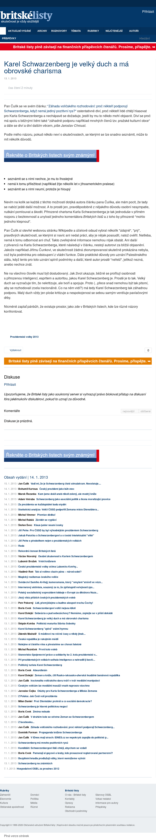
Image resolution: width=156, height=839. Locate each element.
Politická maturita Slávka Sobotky (56, 623)
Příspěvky (9, 38)
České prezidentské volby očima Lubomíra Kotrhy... (48, 566)
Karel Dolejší (25, 613)
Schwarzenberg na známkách (35, 763)
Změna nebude (41, 711)
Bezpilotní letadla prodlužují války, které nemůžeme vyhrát (51, 758)
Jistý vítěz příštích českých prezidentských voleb (46, 597)
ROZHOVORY (59, 31)
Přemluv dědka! (46, 514)
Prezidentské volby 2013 (24, 337)
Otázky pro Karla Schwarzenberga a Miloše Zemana (67, 691)
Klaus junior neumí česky (48, 525)
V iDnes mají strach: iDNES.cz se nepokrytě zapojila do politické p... (69, 737)
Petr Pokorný (26, 603)
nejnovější (129, 411)
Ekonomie (5, 798)
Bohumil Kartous (28, 489)
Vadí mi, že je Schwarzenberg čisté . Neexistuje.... (66, 483)
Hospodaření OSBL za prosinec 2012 (38, 768)
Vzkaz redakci (103, 798)
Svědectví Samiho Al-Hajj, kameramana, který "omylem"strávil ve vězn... (60, 582)
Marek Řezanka (27, 494)
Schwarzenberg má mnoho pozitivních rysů (43, 742)
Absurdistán (40, 670)
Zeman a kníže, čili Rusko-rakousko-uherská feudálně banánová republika (77, 675)
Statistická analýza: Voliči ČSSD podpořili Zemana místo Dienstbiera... (58, 509)
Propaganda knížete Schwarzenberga (60, 732)
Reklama (70, 806)
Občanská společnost (12, 806)
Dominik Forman (27, 732)
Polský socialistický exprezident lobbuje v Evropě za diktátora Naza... (58, 592)
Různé (34, 806)
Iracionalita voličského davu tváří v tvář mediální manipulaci (65, 680)
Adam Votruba (26, 499)
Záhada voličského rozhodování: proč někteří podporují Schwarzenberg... (73, 727)
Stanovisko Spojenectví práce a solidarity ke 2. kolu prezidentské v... (57, 654)
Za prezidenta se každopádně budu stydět (42, 504)
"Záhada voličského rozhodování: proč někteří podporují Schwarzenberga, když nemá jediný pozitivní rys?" (66, 108)
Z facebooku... (26, 722)
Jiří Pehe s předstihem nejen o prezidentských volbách (49, 540)
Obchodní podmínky (76, 810)
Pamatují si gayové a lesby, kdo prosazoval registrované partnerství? (73, 753)
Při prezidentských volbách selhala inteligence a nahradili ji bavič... (56, 659)
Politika (34, 798)
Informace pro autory (106, 802)
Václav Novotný (27, 556)
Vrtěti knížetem (47, 561)
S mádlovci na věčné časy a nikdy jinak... (62, 634)
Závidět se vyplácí (46, 520)
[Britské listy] (51, 156)
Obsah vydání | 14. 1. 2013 (26, 477)
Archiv (42, 31)
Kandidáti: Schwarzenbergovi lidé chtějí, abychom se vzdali (52, 748)
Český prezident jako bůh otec (56, 489)
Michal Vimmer (27, 514)
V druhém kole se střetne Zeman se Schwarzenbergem (62, 717)
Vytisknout (15, 350)
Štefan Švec (25, 525)
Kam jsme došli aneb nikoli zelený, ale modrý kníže (67, 494)
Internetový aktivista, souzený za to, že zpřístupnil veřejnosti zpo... (56, 587)
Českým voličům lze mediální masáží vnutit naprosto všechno (54, 685)
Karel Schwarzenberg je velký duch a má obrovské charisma (53, 618)
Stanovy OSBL (103, 794)
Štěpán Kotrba (26, 623)
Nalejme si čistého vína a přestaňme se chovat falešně (49, 644)
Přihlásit (147, 11)
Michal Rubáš (26, 520)
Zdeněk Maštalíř (27, 634)
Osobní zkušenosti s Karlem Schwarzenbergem (65, 556)
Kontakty (70, 798)
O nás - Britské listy (75, 794)
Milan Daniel (25, 701)
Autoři (134, 31)
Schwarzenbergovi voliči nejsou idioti (54, 608)
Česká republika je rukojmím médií (38, 639)
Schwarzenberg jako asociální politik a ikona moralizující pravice (73, 499)
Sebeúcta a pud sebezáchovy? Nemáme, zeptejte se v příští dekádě (74, 613)
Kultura (4, 802)
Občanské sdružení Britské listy (39, 824)
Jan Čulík (23, 483)
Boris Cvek (24, 608)
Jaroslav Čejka (27, 691)
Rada (21, 545)
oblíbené (146, 411)
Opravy (69, 802)
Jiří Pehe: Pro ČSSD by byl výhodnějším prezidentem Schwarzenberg (58, 530)
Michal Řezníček (27, 649)
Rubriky (94, 31)
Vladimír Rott (25, 571)
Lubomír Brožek (27, 561)
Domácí (34, 794)
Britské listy (28, 17)
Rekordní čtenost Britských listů (37, 551)
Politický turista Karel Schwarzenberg (40, 665)
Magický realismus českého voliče (38, 577)
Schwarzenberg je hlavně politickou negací (42, 706)
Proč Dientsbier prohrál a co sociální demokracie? (63, 701)
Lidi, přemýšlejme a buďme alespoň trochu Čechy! (64, 603)
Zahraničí (5, 794)
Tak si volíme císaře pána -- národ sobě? (58, 571)
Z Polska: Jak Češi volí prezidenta (37, 696)
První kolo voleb (48, 649)
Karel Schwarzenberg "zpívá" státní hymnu (43, 628)
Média (33, 802)
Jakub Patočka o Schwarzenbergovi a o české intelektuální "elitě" (56, 535)
